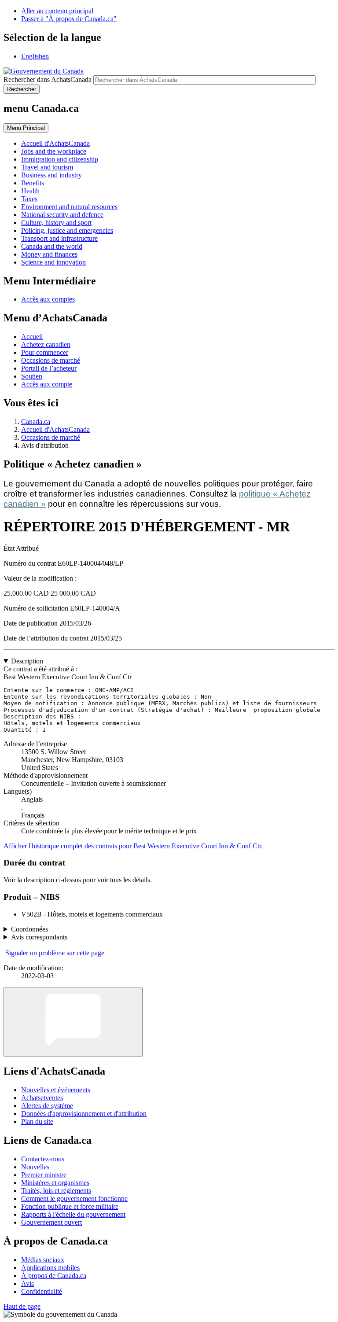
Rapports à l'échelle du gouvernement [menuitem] (73, 1214)
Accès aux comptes (48, 299)
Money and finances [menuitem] (49, 254)
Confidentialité (41, 1291)
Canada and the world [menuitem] (51, 246)
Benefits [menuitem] (32, 183)
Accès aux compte (46, 384)
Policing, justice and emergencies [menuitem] (67, 230)
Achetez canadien (45, 344)
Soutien (31, 376)
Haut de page (22, 1306)
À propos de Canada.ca (53, 1275)
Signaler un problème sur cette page (54, 953)
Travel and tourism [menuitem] (47, 167)
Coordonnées (29, 929)
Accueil (32, 336)
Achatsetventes (42, 1097)
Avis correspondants (39, 937)
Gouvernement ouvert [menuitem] (51, 1222)
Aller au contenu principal (57, 11)
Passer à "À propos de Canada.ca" (69, 18)
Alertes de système (47, 1105)
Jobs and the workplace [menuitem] (53, 151)
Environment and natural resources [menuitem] (69, 206)
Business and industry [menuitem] (51, 175)
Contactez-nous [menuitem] (42, 1159)
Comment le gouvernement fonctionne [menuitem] (74, 1198)
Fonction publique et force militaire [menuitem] (69, 1206)
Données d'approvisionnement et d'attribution (84, 1113)
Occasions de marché (50, 360)
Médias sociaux (42, 1259)
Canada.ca (35, 421)
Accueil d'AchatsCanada (55, 429)
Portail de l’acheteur (49, 368)
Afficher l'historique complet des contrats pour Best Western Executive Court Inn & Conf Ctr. (133, 846)
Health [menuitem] (30, 191)
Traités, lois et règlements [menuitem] (56, 1190)
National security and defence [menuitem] (62, 214)
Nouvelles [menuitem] (35, 1167)
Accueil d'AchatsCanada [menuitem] (55, 143)
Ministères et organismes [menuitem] (55, 1182)
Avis (27, 1283)
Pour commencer (44, 352)
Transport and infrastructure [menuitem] (59, 238)
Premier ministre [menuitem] (43, 1174)
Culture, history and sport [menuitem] (56, 222)
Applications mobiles (50, 1267)
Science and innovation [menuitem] (53, 262)
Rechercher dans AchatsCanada (48, 79)
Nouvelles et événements (55, 1090)
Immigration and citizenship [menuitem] (59, 159)
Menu (26, 128)
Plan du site (37, 1121)
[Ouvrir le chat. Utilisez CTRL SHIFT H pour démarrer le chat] (73, 1022)
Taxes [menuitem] (29, 199)
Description (27, 661)
